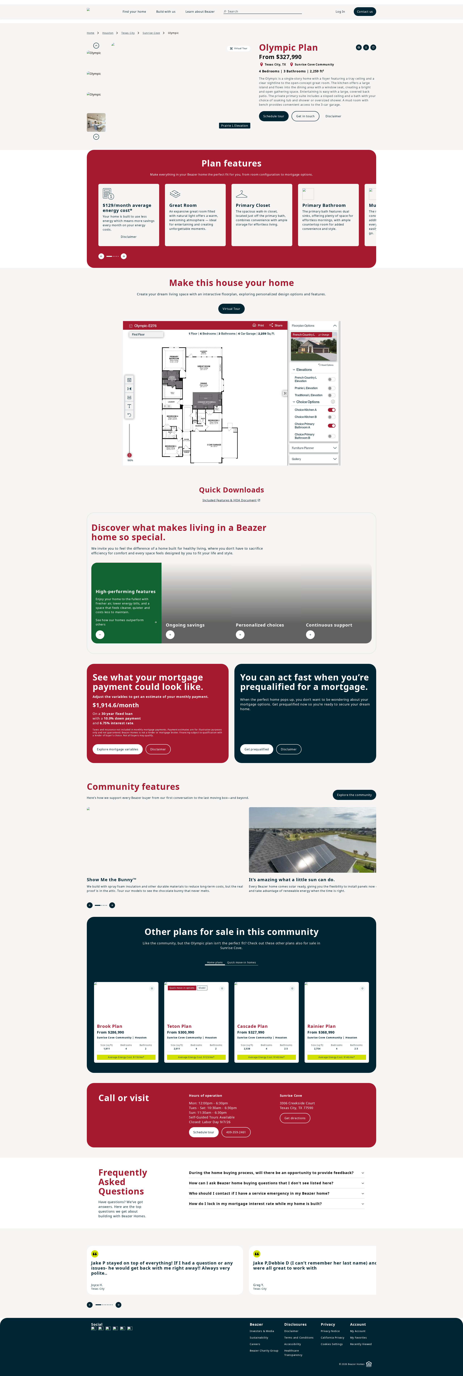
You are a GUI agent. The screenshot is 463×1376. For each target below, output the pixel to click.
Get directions (295, 1118)
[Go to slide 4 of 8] (105, 1304)
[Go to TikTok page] (108, 1329)
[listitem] (165, 1270)
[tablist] (231, 962)
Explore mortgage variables (117, 749)
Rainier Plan (321, 1026)
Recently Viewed (361, 1344)
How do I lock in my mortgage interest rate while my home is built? (255, 1203)
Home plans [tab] (215, 962)
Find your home (134, 12)
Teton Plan (179, 1026)
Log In (340, 12)
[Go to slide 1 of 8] (98, 1304)
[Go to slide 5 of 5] (118, 256)
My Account (358, 1331)
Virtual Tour (231, 309)
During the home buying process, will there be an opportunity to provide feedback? (271, 1172)
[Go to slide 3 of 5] (114, 256)
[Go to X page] (115, 1329)
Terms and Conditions (299, 1337)
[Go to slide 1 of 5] (109, 256)
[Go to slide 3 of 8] (104, 1304)
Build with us (166, 12)
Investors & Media (262, 1331)
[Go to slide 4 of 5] (116, 256)
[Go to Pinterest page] (129, 1329)
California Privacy (332, 1337)
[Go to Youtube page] (122, 1329)
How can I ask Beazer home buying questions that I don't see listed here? (261, 1183)
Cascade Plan (252, 1026)
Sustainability (259, 1337)
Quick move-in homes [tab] (241, 962)
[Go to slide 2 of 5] (113, 256)
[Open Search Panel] (225, 11)
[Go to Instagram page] (100, 1329)
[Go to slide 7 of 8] (110, 1304)
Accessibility (292, 1344)
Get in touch (305, 116)
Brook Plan (109, 1026)
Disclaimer (333, 116)
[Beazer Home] (100, 11)
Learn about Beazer (200, 12)
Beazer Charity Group (264, 1350)
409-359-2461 (236, 1132)
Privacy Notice (330, 1331)
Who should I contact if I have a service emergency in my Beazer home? (259, 1193)
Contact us (365, 12)
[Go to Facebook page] (93, 1329)
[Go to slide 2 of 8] (102, 1304)
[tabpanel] (231, 1019)
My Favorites (358, 1337)
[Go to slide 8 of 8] (112, 1304)
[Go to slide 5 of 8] (107, 1304)
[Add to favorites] (152, 988)
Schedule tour (273, 116)
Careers (255, 1344)
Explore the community (354, 795)
